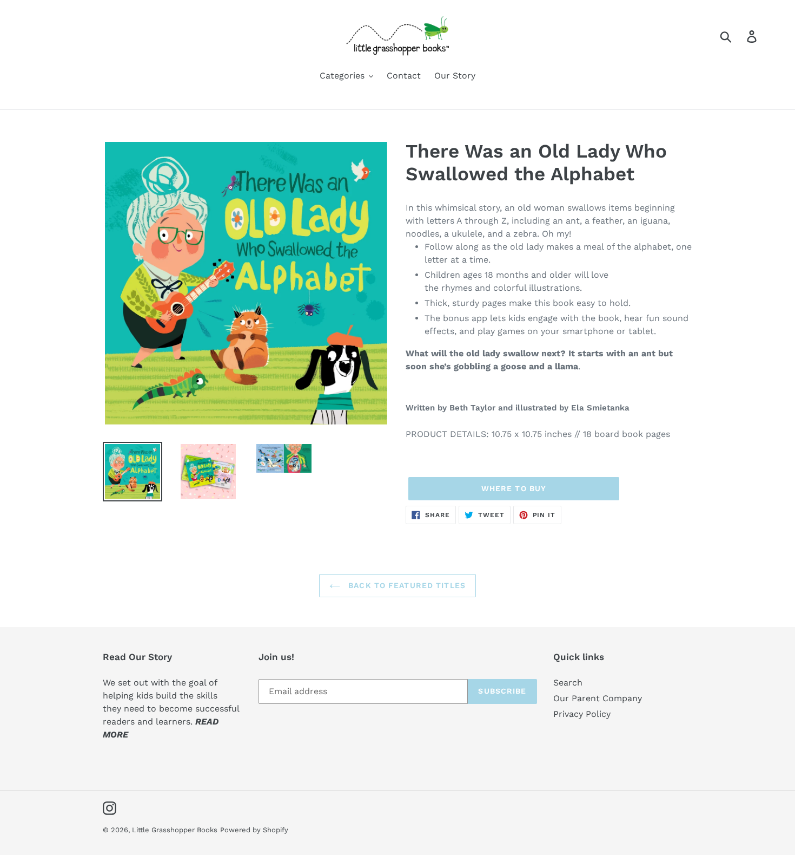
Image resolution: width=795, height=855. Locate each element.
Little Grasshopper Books (174, 830)
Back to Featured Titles (406, 585)
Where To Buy (513, 488)
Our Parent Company (597, 698)
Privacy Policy (582, 714)
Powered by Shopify (254, 830)
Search (567, 682)
